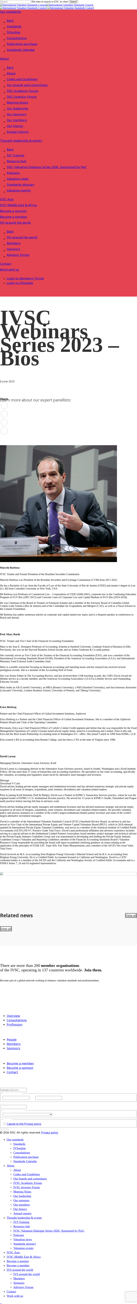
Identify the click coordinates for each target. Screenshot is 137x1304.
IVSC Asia (6, 199)
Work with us (9, 270)
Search (73, 2)
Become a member (13, 217)
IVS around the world (15, 223)
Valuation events (19, 190)
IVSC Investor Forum (22, 97)
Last (65, 1097)
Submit (4, 1129)
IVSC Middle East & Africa (18, 205)
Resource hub (16, 161)
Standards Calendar (21, 50)
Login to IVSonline (20, 283)
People (12, 1039)
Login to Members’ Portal (25, 278)
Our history (15, 126)
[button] (1, 1302)
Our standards (10, 12)
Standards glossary (20, 185)
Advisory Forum (18, 255)
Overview (13, 1016)
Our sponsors (16, 114)
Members (14, 243)
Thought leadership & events (21, 141)
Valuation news (18, 179)
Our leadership (17, 108)
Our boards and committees (27, 85)
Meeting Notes (17, 103)
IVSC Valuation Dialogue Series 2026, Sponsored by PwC (47, 167)
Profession (14, 1024)
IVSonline (13, 32)
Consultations (17, 38)
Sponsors (13, 249)
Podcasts (13, 173)
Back (10, 21)
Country (57, 1114)
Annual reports (18, 132)
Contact (5, 264)
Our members (17, 120)
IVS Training (15, 155)
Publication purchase (22, 44)
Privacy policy (49, 1132)
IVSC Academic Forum (22, 91)
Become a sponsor (13, 211)
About (4, 59)
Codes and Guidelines (22, 79)
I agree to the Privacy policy (24, 1124)
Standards (14, 26)
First (32, 1097)
